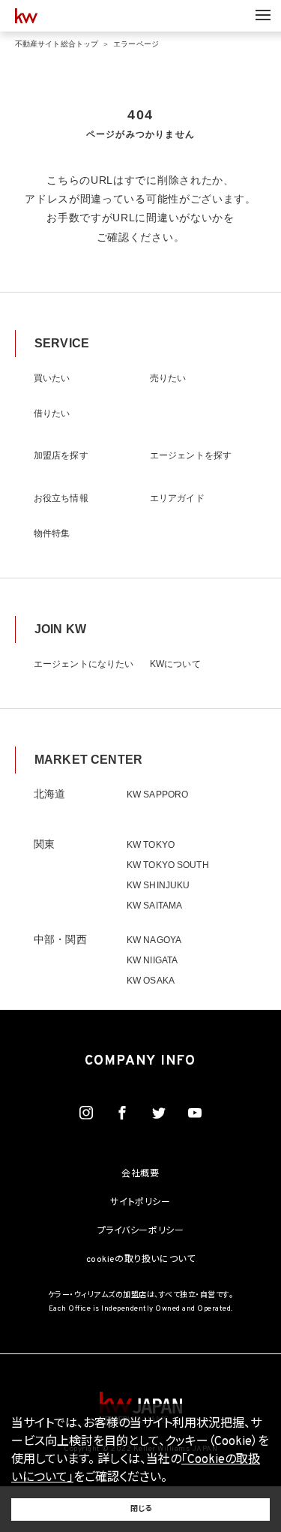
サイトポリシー (140, 1203)
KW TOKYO (151, 845)
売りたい (168, 378)
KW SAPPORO (157, 794)
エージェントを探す (191, 455)
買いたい (52, 378)
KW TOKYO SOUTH (168, 865)
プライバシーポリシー (140, 1231)
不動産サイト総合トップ (56, 44)
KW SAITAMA (154, 905)
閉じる (140, 1509)
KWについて (175, 664)
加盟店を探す (61, 455)
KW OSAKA (151, 980)
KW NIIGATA (152, 960)
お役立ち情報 (61, 498)
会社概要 (140, 1174)
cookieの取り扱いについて (141, 1260)
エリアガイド (177, 498)
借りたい (52, 413)
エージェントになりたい (83, 664)
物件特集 (52, 533)
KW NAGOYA (154, 940)
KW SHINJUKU (158, 885)
